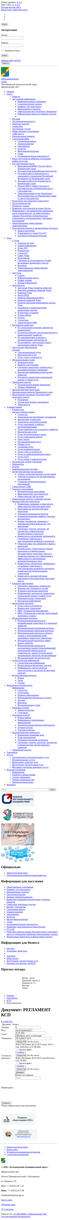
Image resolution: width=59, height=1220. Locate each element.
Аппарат (16, 350)
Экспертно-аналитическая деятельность (36, 725)
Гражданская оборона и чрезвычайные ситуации (35, 228)
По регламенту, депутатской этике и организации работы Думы (34, 343)
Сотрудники (23, 693)
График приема (25, 280)
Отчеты (21, 317)
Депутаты (16, 273)
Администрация (14, 407)
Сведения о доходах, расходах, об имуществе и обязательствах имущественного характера (33, 531)
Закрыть (5, 63)
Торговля (11, 956)
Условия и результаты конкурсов (33, 591)
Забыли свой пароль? (11, 60)
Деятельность (18, 285)
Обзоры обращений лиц (23, 780)
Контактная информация (29, 601)
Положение (23, 399)
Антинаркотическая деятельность (33, 156)
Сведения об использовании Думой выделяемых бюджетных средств (34, 261)
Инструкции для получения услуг (28, 765)
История (16, 119)
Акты (20, 680)
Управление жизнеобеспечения (32, 422)
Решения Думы (25, 293)
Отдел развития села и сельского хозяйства (38, 429)
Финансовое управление (29, 419)
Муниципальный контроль (24, 618)
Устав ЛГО (23, 248)
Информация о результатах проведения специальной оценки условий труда (36, 594)
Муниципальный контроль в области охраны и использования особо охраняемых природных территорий (35, 635)
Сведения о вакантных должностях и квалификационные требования (35, 368)
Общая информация (27, 245)
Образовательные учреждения (32, 598)
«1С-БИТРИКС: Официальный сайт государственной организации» (24, 1215)
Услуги (10, 755)
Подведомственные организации (27, 471)
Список (21, 275)
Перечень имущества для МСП (21, 963)
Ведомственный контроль (24, 675)
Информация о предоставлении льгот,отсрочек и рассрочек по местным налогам (36, 670)
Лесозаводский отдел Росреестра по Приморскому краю (34, 182)
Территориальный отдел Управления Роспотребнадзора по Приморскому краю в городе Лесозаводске (37, 196)
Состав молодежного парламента (33, 402)
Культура (22, 149)
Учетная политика (26, 730)
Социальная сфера (20, 139)
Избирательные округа (28, 278)
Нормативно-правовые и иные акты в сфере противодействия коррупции (35, 505)
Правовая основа (25, 362)
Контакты (22, 265)
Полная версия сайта (11, 7)
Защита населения (26, 231)
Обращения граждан (21, 382)
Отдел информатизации (29, 449)
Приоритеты (18, 464)
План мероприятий (27, 737)
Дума (9, 238)
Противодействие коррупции (26, 389)
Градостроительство (21, 203)
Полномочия (24, 258)
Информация (18, 688)
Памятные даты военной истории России (31, 208)
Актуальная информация (23, 99)
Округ (9, 94)
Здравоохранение (26, 144)
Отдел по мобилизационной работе (34, 454)
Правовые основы (20, 707)
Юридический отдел (27, 355)
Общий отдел (24, 444)
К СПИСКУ (6, 1021)
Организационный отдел (29, 352)
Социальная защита (27, 141)
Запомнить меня (12, 50)
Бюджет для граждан (16, 907)
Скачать (20, 1052)
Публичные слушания (28, 312)
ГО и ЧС (11, 929)
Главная (10, 91)
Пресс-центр (23, 439)
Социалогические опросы (30, 104)
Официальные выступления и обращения (37, 111)
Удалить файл (25, 1049)
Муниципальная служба (23, 360)
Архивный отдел (25, 447)
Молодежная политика (28, 151)
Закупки (21, 700)
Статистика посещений (18, 1154)
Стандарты (23, 712)
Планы (21, 678)
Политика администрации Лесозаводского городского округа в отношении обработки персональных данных (32, 933)
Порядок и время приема (23, 775)
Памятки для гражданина (29, 106)
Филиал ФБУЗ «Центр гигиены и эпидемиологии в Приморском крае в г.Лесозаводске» (35, 188)
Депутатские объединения (24, 347)
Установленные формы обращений (34, 385)
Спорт (20, 153)
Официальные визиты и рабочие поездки (37, 114)
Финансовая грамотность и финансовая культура (29, 937)
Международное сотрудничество (33, 494)
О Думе (15, 240)
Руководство (23, 250)
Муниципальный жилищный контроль (36, 628)
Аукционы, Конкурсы (17, 951)
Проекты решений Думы (29, 300)
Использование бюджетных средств (34, 665)
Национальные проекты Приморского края (32, 392)
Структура (22, 253)
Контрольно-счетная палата (19, 685)
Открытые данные (20, 206)
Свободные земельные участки (21, 904)
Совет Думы (23, 255)
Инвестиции (12, 958)
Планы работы (24, 315)
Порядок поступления (28, 365)
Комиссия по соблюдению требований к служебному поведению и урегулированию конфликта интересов (36, 538)
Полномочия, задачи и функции (27, 462)
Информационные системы (25, 469)
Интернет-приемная (16, 770)
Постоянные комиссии (22, 325)
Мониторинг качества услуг (25, 762)
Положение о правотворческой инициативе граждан (32, 309)
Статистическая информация (25, 660)
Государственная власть (23, 163)
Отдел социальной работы (30, 437)
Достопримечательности (23, 121)
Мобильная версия (10, 79)
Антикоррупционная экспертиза (33, 514)
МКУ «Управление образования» (33, 611)
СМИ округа (18, 134)
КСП (9, 1000)
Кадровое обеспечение (22, 583)
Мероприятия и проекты (29, 109)
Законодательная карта (22, 782)
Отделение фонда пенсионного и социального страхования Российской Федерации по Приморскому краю (35, 176)
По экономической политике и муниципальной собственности (32, 338)
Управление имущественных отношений (37, 417)
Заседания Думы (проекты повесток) (35, 288)
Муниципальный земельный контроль (36, 630)
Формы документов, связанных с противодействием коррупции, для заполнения (34, 523)
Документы (12, 752)
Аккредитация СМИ (27, 322)
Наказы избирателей (27, 283)
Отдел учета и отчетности (30, 357)
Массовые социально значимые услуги (30, 767)
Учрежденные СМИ (21, 486)
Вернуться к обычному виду (14, 10)
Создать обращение (21, 777)
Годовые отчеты (25, 727)
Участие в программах (22, 489)
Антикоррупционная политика (32, 235)
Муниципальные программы (31, 491)
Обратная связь (8, 1204)
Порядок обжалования (28, 695)
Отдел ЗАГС (23, 457)
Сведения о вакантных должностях (34, 586)
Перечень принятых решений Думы (34, 290)
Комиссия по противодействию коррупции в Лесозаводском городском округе (36, 578)
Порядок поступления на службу (33, 588)
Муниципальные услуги (23, 760)
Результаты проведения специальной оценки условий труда (35, 378)
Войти (4, 24)
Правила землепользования (19, 897)
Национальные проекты (23, 136)
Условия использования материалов (23, 1152)
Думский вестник (26, 243)
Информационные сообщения (32, 101)
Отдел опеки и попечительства (32, 459)
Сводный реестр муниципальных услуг (30, 757)
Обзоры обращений (27, 387)
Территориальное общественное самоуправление (27, 224)
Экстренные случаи (21, 129)
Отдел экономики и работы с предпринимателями (31, 425)
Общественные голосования (25, 131)
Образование (24, 146)
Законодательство (26, 710)
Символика (17, 126)
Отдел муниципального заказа (32, 434)
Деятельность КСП (21, 715)
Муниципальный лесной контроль (34, 658)
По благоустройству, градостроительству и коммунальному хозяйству (37, 333)
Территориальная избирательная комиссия (26, 875)
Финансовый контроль (22, 603)
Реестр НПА (23, 295)
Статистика (23, 320)
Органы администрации (23, 412)
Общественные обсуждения (31, 496)
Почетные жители (20, 124)
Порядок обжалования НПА (31, 298)
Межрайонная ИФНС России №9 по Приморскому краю (35, 167)
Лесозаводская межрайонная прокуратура (37, 171)
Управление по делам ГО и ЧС (32, 233)
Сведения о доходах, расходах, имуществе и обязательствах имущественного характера (37, 745)
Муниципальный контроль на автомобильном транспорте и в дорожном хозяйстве (37, 623)
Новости (16, 96)
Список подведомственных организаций (37, 474)
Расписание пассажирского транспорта (30, 201)
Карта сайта (12, 1149)
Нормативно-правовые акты (31, 735)
